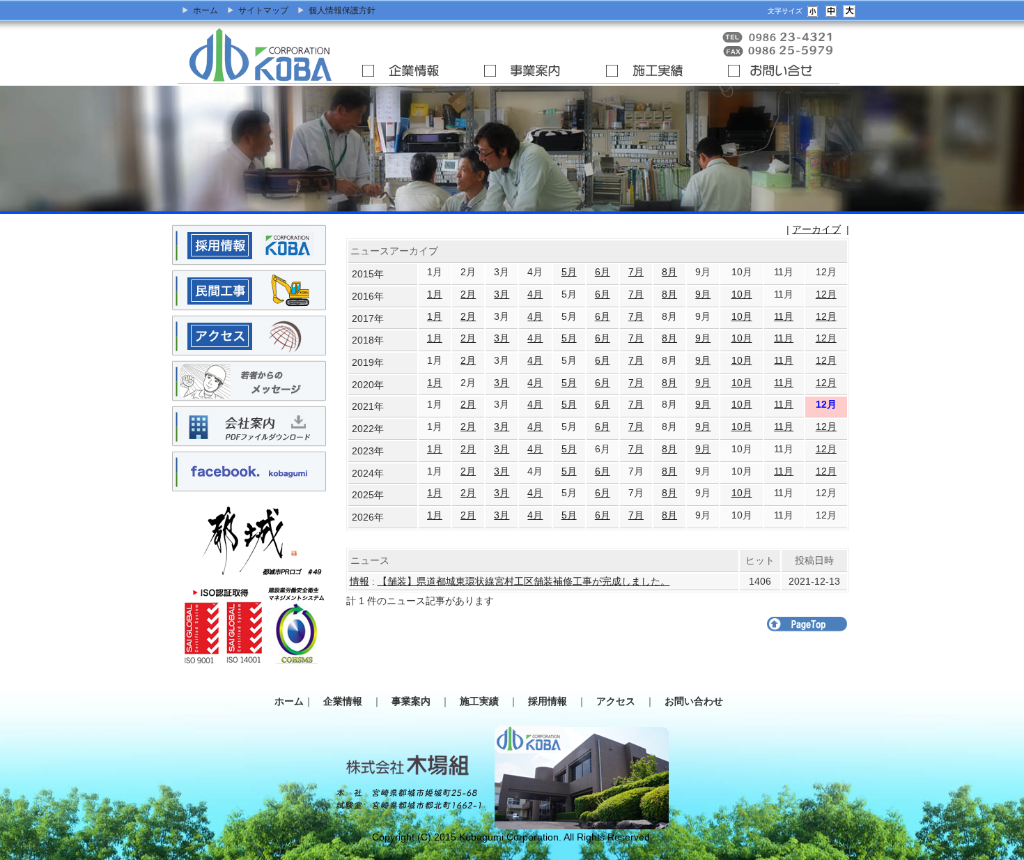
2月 (468, 294)
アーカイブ (816, 229)
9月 (703, 294)
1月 (434, 294)
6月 (602, 271)
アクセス (620, 701)
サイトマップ (263, 10)
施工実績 (484, 701)
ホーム (205, 10)
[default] (831, 9)
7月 (636, 271)
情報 (359, 581)
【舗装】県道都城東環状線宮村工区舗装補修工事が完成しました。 (524, 581)
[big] (849, 9)
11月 (783, 316)
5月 (569, 271)
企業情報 (347, 701)
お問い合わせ (699, 701)
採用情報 (552, 701)
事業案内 (415, 701)
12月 (826, 294)
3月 (501, 294)
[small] (813, 9)
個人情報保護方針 (342, 10)
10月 (741, 294)
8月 (669, 271)
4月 (535, 294)
